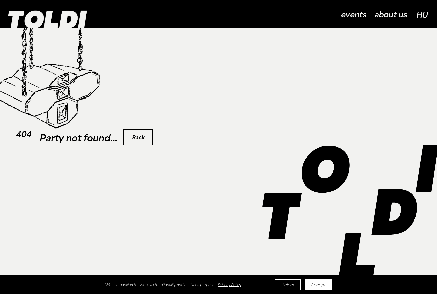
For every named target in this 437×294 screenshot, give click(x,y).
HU (422, 14)
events (353, 14)
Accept (318, 284)
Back (138, 137)
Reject (287, 284)
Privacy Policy (229, 284)
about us (391, 14)
